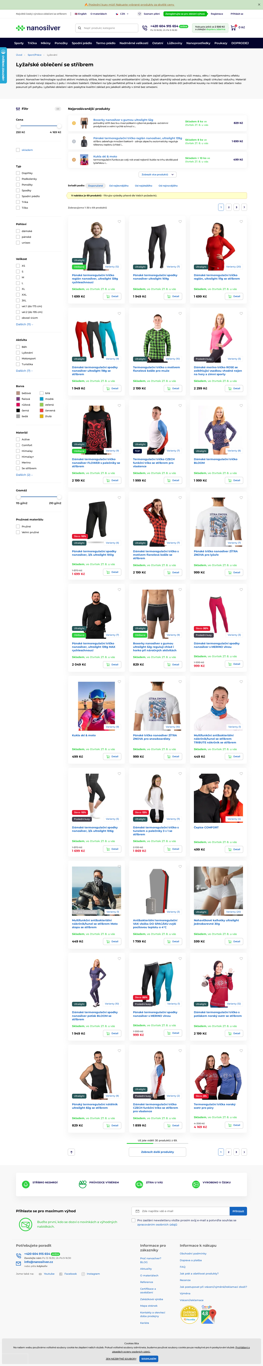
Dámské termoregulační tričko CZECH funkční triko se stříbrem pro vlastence (155, 1108)
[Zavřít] (259, 5)
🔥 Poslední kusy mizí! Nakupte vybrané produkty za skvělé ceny (130, 4)
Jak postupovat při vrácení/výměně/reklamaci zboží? (213, 1286)
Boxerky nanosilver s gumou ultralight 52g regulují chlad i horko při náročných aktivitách (155, 647)
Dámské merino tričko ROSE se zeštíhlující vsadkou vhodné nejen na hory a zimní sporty (218, 371)
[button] (157, 174)
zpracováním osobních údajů (157, 1224)
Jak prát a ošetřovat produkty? (199, 1273)
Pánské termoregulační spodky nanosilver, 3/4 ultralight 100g (94, 553)
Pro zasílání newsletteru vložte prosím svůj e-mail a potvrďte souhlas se (186, 1222)
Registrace (217, 13)
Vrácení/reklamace (192, 1300)
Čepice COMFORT (206, 827)
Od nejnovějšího (168, 185)
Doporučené (95, 185)
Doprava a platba (191, 1260)
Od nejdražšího (143, 185)
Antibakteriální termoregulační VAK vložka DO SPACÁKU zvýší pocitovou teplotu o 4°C (155, 924)
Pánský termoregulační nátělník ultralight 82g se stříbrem (95, 1106)
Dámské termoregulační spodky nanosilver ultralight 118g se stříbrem (95, 371)
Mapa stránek (148, 1305)
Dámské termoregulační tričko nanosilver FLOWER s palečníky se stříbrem (96, 462)
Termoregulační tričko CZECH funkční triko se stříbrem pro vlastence (154, 462)
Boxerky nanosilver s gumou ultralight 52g (123, 120)
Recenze (185, 1280)
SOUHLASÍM (149, 1358)
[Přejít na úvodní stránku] (38, 28)
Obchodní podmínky (193, 1253)
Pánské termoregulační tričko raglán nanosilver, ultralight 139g (137, 138)
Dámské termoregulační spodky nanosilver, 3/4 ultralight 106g (95, 829)
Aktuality (146, 1268)
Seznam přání (152, 13)
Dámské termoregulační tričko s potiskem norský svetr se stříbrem (218, 1013)
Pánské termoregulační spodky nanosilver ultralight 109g (155, 276)
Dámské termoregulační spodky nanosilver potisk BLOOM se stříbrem (95, 1015)
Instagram (93, 1273)
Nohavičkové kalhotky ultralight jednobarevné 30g (216, 922)
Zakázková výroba (152, 1299)
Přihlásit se (237, 13)
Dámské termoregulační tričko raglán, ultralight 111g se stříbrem (217, 276)
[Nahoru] (71, 1152)
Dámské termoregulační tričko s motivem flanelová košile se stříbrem (156, 555)
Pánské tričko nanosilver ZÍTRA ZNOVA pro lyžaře (216, 553)
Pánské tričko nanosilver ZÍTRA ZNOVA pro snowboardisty (155, 737)
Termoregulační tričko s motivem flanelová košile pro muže (156, 369)
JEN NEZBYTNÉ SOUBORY (121, 1358)
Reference (146, 1282)
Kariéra (144, 1322)
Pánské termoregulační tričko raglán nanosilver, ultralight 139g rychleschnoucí (95, 278)
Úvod (19, 54)
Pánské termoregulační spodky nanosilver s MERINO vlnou (155, 1013)
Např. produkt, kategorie (99, 27)
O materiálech (98, 13)
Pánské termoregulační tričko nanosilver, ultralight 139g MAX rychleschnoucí (93, 647)
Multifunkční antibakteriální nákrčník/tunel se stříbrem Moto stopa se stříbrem (95, 924)
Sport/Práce (34, 54)
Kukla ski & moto (105, 156)
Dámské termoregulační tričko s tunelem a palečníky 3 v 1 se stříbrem (156, 831)
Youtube (49, 1273)
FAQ (182, 1266)
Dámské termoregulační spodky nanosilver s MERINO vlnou (217, 645)
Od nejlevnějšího (119, 185)
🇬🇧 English (81, 13)
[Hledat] (79, 28)
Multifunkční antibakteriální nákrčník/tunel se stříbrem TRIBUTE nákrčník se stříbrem (215, 739)
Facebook (70, 1273)
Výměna (185, 1293)
